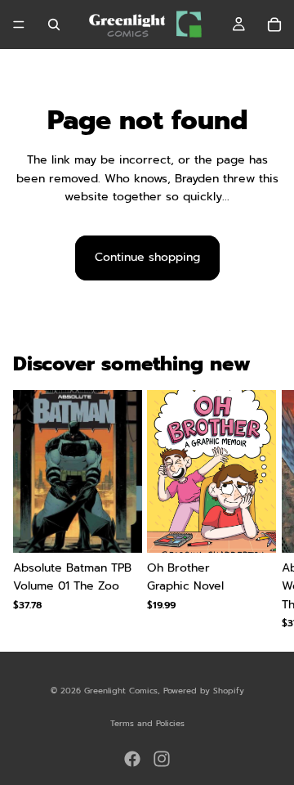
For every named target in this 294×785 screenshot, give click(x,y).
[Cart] (274, 25)
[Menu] (19, 24)
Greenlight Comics (121, 690)
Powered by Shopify (203, 690)
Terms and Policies (147, 723)
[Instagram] (162, 759)
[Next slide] (261, 509)
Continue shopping (147, 257)
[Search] (54, 25)
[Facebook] (132, 759)
